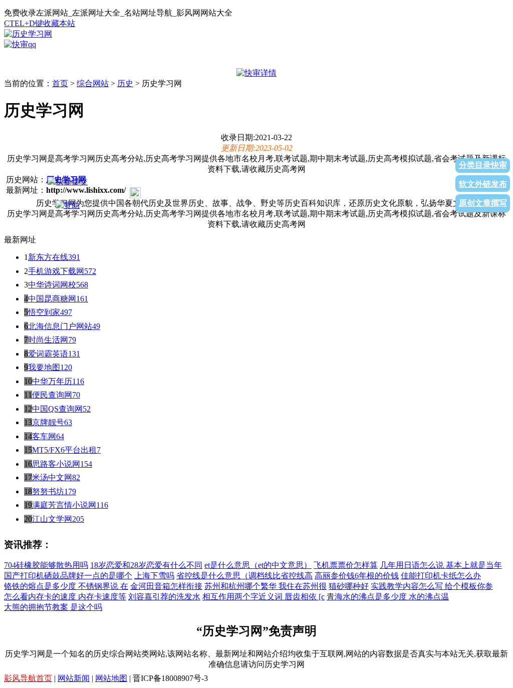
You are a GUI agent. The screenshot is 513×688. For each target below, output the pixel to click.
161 (82, 298)
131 (74, 354)
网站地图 (111, 678)
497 (66, 312)
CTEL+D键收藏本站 (39, 23)
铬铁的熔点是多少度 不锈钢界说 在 (66, 586)
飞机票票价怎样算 (346, 565)
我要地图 (44, 367)
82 (76, 477)
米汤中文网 (52, 477)
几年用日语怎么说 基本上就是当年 (441, 565)
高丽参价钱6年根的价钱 (357, 575)
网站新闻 (74, 678)
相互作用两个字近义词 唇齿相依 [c (263, 596)
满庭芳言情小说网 (64, 505)
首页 (60, 83)
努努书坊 (48, 491)
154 (86, 464)
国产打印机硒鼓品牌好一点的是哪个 (68, 575)
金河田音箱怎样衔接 (166, 586)
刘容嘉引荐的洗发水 (164, 596)
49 (96, 326)
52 (87, 409)
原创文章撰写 (483, 203)
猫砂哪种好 (349, 586)
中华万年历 (52, 381)
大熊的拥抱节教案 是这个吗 (53, 607)
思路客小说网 (56, 464)
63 (68, 422)
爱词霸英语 (48, 354)
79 (72, 339)
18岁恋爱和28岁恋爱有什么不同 (146, 565)
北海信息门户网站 (60, 326)
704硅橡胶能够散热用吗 (46, 565)
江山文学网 (52, 519)
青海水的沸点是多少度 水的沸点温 (388, 596)
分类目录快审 (483, 165)
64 (60, 436)
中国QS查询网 (57, 409)
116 (78, 381)
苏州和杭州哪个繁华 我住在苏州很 (265, 586)
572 (90, 271)
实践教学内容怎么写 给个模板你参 (432, 586)
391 (74, 257)
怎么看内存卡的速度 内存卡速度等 (65, 596)
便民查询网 (52, 395)
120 (66, 367)
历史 (125, 83)
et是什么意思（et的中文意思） (258, 565)
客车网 (44, 436)
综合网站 (93, 83)
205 (78, 519)
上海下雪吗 (154, 575)
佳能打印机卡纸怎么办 (441, 575)
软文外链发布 (483, 184)
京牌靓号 (48, 422)
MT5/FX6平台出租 (64, 450)
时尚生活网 (48, 339)
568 (82, 284)
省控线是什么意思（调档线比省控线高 (244, 575)
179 (70, 491)
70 (76, 395)
